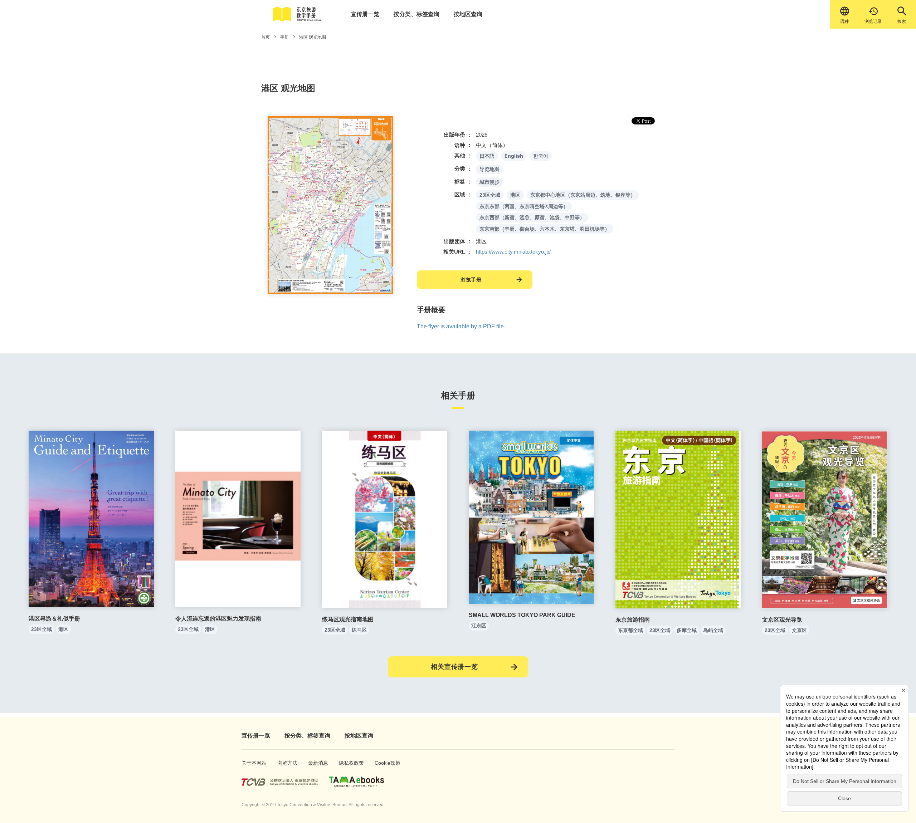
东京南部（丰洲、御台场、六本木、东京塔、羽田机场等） (544, 229)
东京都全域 (630, 630)
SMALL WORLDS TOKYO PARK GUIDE (522, 615)
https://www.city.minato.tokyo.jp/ (513, 252)
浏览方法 (285, 763)
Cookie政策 (384, 763)
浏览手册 (471, 280)
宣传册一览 (365, 14)
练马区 (359, 630)
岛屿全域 (713, 630)
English (514, 156)
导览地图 (489, 169)
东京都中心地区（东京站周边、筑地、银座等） (582, 195)
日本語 (486, 156)
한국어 (540, 156)
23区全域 (489, 195)
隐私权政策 (348, 763)
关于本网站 (250, 763)
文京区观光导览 (782, 620)
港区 (515, 195)
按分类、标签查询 (416, 14)
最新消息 (315, 763)
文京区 (799, 630)
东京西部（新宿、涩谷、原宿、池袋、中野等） (532, 217)
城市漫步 (489, 182)
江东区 (478, 625)
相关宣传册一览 (454, 666)
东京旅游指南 (632, 620)
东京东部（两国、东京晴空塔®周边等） (523, 206)
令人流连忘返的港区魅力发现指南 (218, 619)
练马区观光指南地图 (348, 619)
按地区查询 (468, 14)
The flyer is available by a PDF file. (461, 326)
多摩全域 (687, 630)
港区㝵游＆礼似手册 (54, 619)
